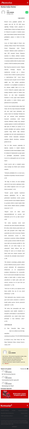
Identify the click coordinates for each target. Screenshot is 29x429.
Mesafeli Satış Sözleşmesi (7, 413)
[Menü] (27, 3)
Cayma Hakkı (24, 413)
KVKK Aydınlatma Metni (7, 416)
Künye (26, 416)
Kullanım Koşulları (23, 410)
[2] (5, 339)
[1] (19, 67)
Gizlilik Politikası (5, 410)
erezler (13, 410)
